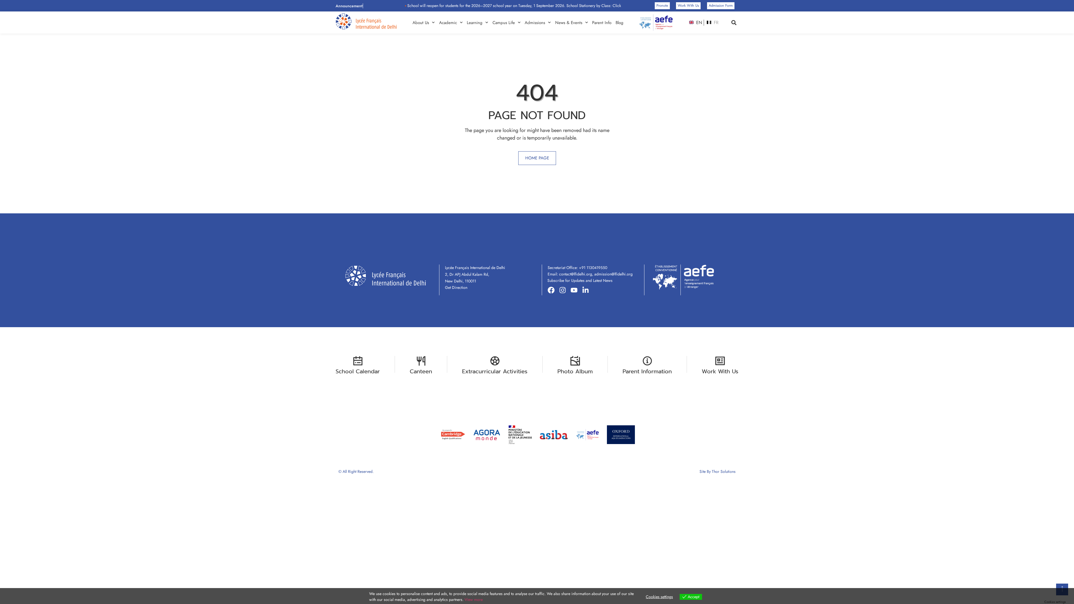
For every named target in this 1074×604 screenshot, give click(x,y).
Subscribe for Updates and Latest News (580, 280)
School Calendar (358, 371)
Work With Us (720, 371)
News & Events (568, 23)
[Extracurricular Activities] (495, 361)
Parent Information (647, 371)
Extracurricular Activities (494, 371)
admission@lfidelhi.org (613, 274)
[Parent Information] (647, 361)
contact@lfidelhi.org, (576, 274)
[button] (733, 22)
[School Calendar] (358, 361)
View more (474, 599)
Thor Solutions (724, 471)
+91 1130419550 (593, 267)
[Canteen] (421, 361)
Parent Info (601, 23)
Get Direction (456, 287)
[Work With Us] (720, 361)
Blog (619, 23)
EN (698, 23)
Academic (448, 23)
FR (715, 23)
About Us (421, 23)
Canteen (421, 371)
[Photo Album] (575, 361)
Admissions (535, 23)
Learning (474, 23)
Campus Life (504, 23)
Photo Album (575, 371)
